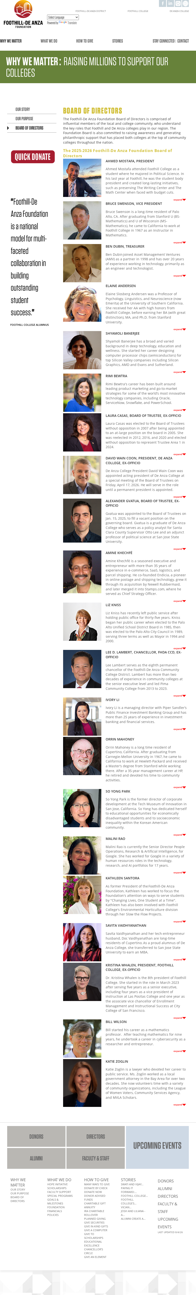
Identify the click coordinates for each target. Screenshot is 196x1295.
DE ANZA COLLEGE (179, 11)
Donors (36, 1136)
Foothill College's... (128, 1201)
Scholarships (56, 1188)
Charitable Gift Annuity (95, 1205)
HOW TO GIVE (84, 41)
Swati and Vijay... (132, 1184)
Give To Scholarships (93, 1236)
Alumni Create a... (133, 1218)
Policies (53, 1215)
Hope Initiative (57, 1184)
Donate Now (93, 1192)
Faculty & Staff (95, 1158)
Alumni (36, 1158)
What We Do (59, 1179)
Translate (72, 23)
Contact (183, 41)
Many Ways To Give (97, 1184)
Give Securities (94, 1222)
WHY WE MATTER (11, 41)
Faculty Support (59, 1192)
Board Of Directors (29, 128)
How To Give (96, 1179)
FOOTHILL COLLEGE (138, 11)
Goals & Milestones (55, 1201)
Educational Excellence (93, 1243)
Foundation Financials (56, 1209)
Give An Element (95, 1257)
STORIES (117, 41)
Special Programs (60, 1195)
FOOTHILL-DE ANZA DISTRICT (91, 11)
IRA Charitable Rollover (94, 1213)
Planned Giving (95, 1218)
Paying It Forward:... (129, 1190)
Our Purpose (24, 118)
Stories (128, 1179)
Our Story (23, 109)
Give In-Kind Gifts (96, 1226)
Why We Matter (18, 1182)
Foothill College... (134, 1195)
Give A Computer (95, 1230)
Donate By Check (96, 1188)
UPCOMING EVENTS (157, 1145)
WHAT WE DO (49, 41)
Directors (96, 1136)
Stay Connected (164, 41)
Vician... (126, 1207)
